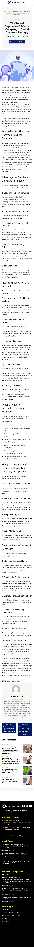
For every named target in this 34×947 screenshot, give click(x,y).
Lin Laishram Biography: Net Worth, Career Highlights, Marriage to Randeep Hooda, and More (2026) (11, 750)
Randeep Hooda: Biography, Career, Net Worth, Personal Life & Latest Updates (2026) (11, 760)
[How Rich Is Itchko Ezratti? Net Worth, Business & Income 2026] (27, 780)
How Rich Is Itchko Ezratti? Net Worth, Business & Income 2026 (11, 781)
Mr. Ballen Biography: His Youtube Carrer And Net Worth (11, 771)
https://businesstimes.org (17, 699)
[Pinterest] (19, 41)
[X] (15, 41)
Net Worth (5, 744)
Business (12, 11)
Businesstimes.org (17, 927)
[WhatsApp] (23, 41)
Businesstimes (7, 820)
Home (6, 11)
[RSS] (30, 806)
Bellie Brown (10, 36)
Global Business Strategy (13, 681)
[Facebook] (11, 41)
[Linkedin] (27, 806)
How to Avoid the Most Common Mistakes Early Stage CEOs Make (9, 729)
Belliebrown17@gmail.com (20, 836)
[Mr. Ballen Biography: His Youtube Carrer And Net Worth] (27, 770)
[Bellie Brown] (17, 689)
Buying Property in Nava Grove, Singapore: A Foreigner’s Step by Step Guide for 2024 (25, 730)
